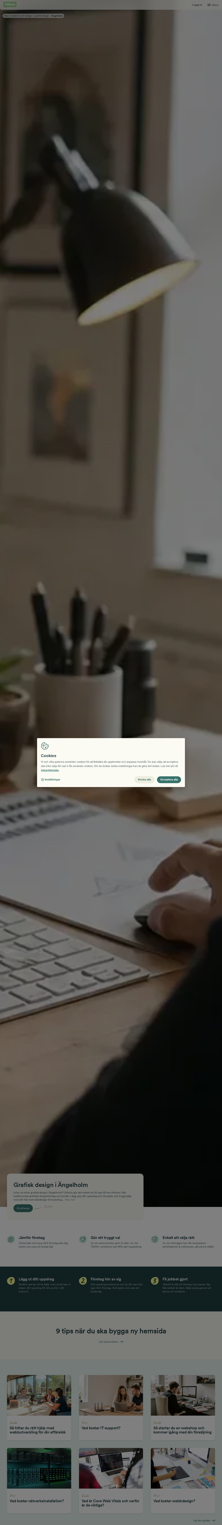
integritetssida (50, 770)
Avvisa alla (144, 779)
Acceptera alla (169, 779)
